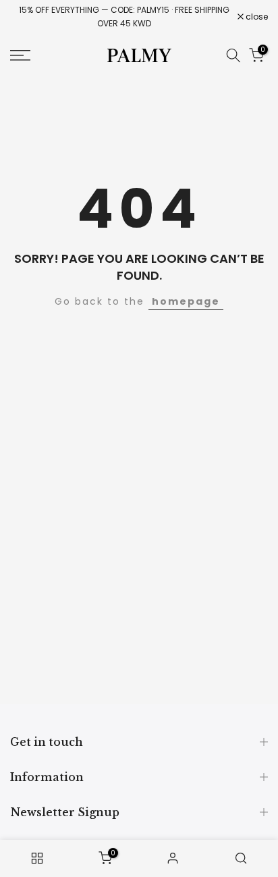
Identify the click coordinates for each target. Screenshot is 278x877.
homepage (186, 301)
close (256, 17)
